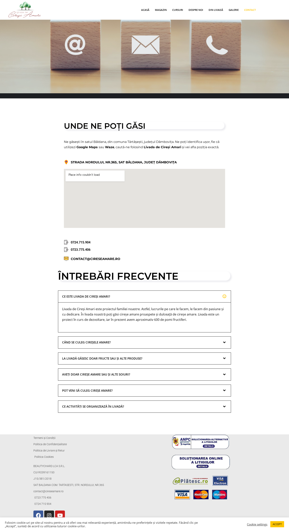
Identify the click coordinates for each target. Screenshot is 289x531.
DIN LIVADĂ (216, 10)
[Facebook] (38, 515)
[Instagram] (49, 515)
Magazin (161, 10)
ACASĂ (145, 10)
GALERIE (234, 10)
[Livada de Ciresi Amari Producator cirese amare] (25, 10)
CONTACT (250, 10)
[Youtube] (60, 515)
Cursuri (177, 10)
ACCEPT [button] (277, 524)
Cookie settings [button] (257, 524)
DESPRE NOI (196, 10)
